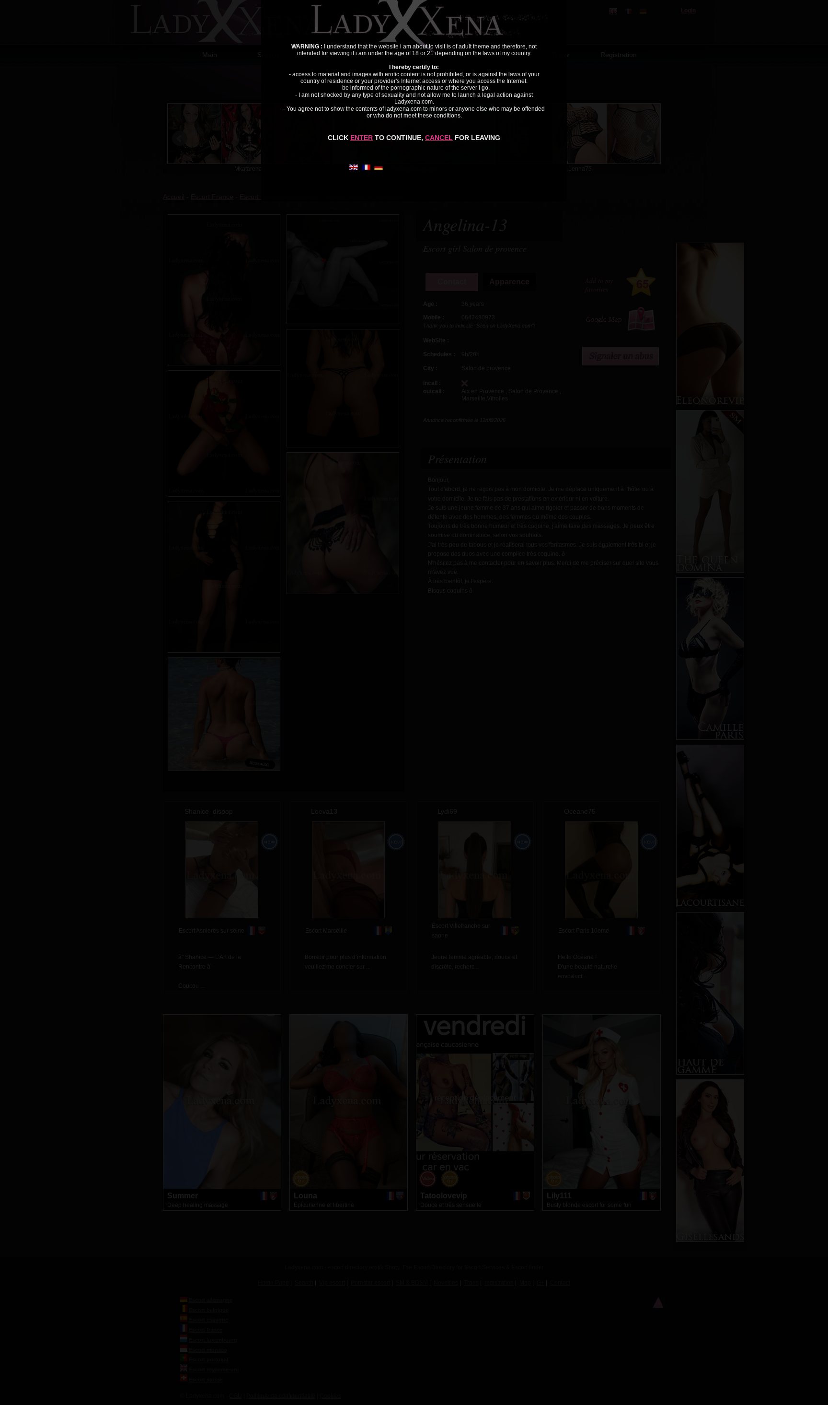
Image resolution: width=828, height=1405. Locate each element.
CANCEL (439, 137)
